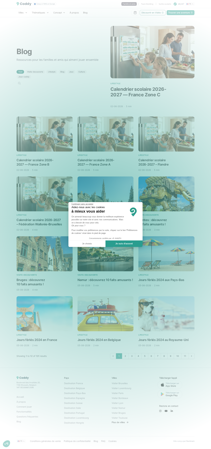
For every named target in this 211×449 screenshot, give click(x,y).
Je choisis (87, 243)
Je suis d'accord (124, 243)
